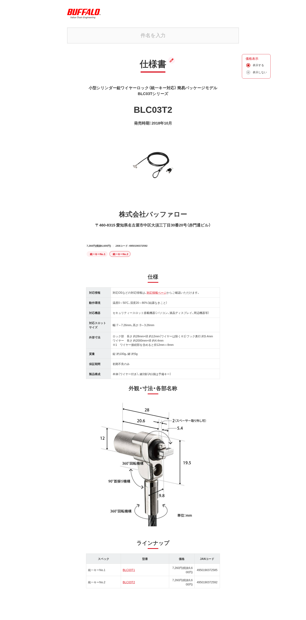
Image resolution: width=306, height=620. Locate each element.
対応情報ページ (156, 292)
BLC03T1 (129, 570)
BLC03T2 (129, 582)
